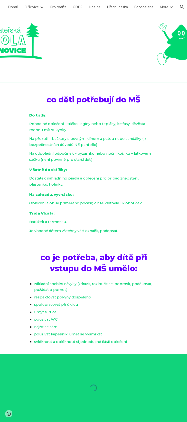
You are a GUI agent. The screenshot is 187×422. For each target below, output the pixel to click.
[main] (93, 98)
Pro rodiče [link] (58, 6)
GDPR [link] (78, 6)
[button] (8, 413)
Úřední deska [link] (117, 6)
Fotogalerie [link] (143, 6)
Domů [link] (13, 6)
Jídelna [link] (95, 6)
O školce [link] (32, 6)
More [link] (164, 6)
